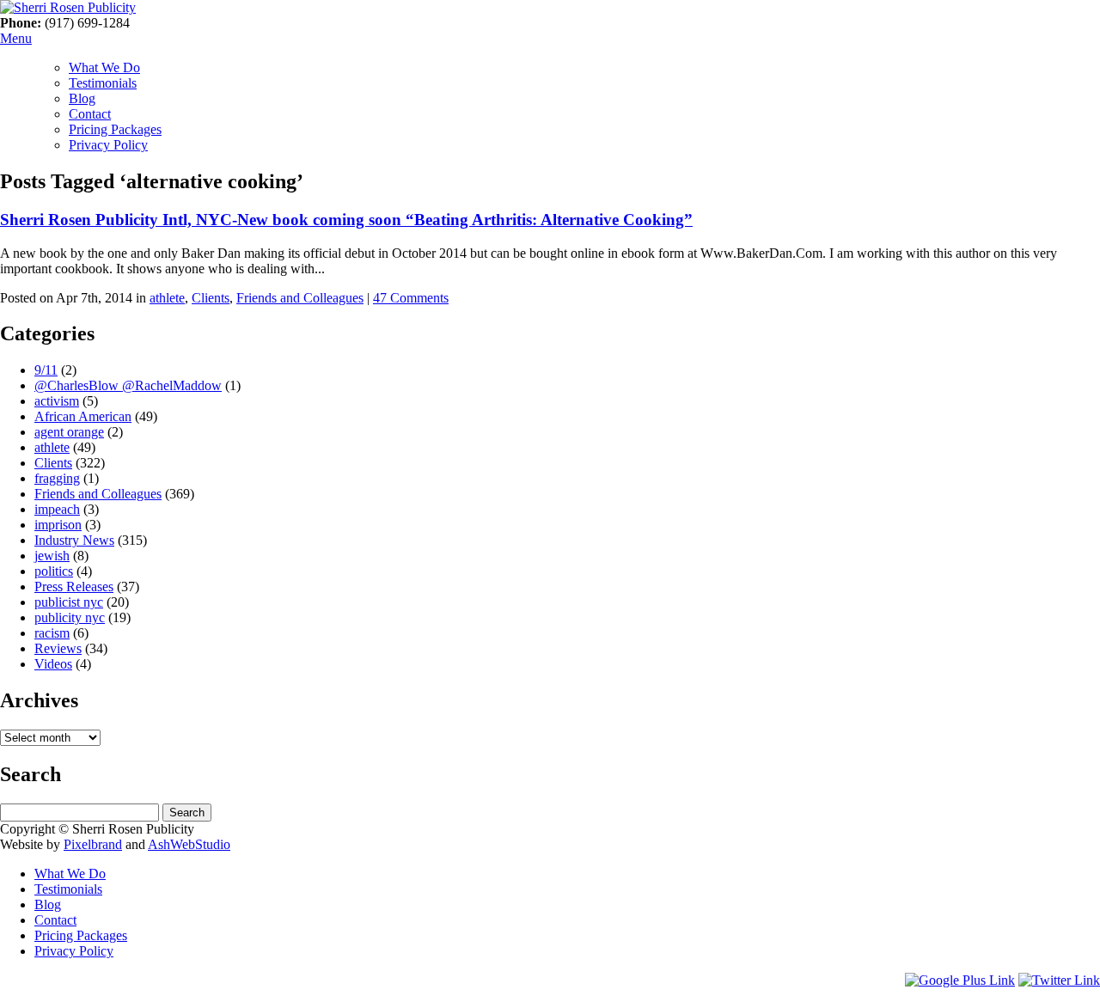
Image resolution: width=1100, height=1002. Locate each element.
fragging (57, 478)
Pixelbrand (93, 844)
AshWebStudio (189, 844)
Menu (16, 38)
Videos (53, 664)
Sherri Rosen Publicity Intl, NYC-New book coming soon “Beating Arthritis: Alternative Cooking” (346, 220)
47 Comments (411, 297)
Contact (90, 114)
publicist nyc (68, 602)
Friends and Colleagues (300, 297)
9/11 (46, 370)
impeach (57, 509)
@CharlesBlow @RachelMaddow (128, 385)
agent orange (69, 432)
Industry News (74, 540)
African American (82, 416)
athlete (167, 297)
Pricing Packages (115, 129)
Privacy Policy (108, 144)
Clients (210, 297)
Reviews (58, 648)
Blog (82, 98)
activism (56, 401)
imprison (58, 524)
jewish (52, 555)
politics (53, 571)
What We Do (104, 67)
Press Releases (73, 586)
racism (52, 633)
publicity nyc (69, 617)
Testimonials (103, 83)
